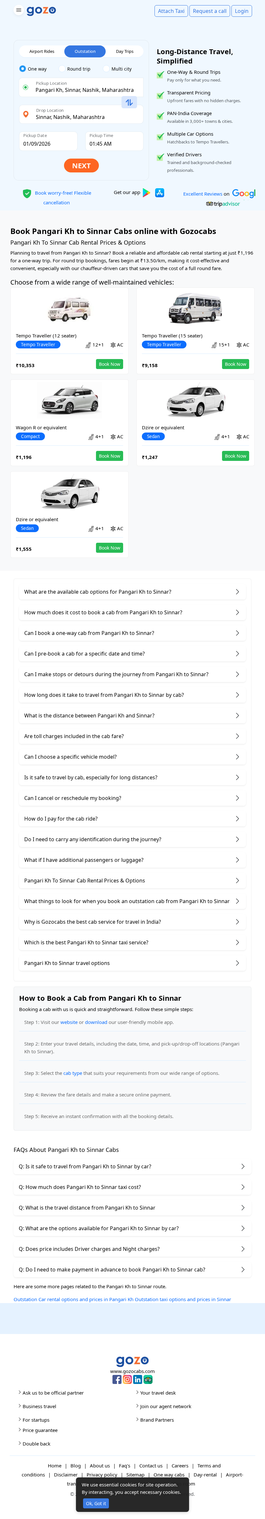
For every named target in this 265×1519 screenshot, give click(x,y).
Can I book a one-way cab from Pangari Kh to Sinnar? (89, 633)
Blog (75, 1465)
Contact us (151, 1465)
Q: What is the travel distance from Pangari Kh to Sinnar (87, 1207)
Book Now (109, 364)
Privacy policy (102, 1474)
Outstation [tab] (85, 51)
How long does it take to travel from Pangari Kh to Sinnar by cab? (104, 694)
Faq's (124, 1465)
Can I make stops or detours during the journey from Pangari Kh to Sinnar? (116, 674)
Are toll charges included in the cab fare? (74, 736)
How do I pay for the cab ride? (61, 818)
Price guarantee (40, 1430)
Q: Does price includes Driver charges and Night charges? (89, 1248)
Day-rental (205, 1474)
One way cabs (169, 1474)
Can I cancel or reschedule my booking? (72, 798)
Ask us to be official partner (53, 1392)
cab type (72, 1073)
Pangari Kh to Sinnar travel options (67, 963)
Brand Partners (157, 1420)
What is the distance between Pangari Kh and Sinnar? (89, 715)
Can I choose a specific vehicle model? (70, 756)
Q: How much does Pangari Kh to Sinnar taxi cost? (80, 1187)
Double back (36, 1443)
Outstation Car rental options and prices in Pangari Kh (73, 1299)
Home (54, 1465)
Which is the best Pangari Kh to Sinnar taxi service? (86, 942)
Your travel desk (158, 1392)
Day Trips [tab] (124, 51)
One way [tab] (37, 69)
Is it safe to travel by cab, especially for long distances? (90, 777)
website (69, 1022)
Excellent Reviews (202, 193)
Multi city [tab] (121, 69)
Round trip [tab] (78, 69)
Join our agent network (165, 1406)
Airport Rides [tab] (41, 51)
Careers (180, 1465)
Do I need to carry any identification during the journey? (92, 839)
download (96, 1022)
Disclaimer (66, 1474)
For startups (36, 1420)
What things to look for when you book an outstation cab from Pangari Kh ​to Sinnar (127, 901)
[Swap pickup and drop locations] (129, 102)
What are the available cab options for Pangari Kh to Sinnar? (97, 591)
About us (100, 1465)
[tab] (38, 69)
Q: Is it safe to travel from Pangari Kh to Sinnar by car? (85, 1166)
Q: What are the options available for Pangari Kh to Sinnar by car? (99, 1228)
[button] (18, 11)
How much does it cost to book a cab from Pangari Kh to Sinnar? (103, 612)
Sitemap (135, 1474)
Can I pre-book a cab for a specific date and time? (84, 653)
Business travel (39, 1406)
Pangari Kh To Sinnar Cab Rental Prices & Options (84, 880)
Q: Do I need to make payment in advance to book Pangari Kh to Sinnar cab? (112, 1269)
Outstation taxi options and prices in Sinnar (183, 1299)
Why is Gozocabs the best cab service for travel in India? (92, 921)
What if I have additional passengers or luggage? (83, 859)
